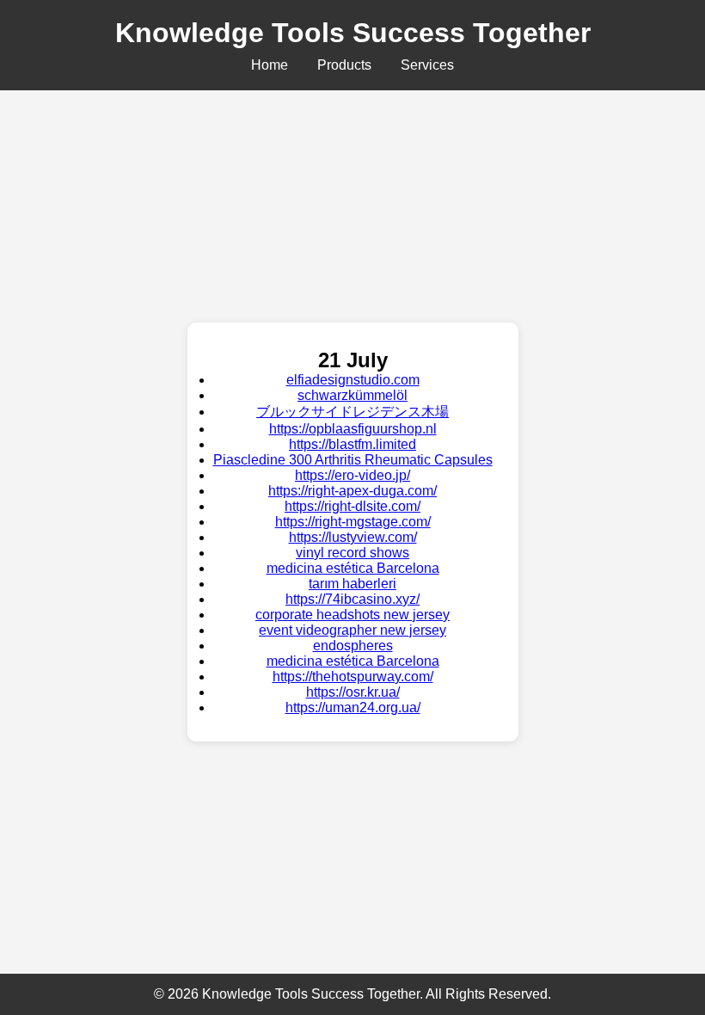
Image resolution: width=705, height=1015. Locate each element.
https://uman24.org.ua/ (352, 707)
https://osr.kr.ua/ (353, 692)
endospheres (353, 645)
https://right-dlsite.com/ (352, 506)
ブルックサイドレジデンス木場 (352, 411)
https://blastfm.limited (352, 444)
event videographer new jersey (352, 630)
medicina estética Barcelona (353, 568)
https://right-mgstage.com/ (353, 521)
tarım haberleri (352, 583)
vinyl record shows (352, 552)
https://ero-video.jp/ (352, 475)
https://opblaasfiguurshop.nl (353, 428)
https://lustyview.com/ (353, 537)
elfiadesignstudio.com (353, 379)
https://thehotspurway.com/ (353, 676)
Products (344, 65)
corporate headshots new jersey (352, 614)
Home (269, 65)
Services (427, 65)
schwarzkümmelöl (352, 395)
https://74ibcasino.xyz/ (352, 599)
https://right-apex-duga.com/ (352, 490)
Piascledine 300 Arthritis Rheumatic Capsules (353, 459)
